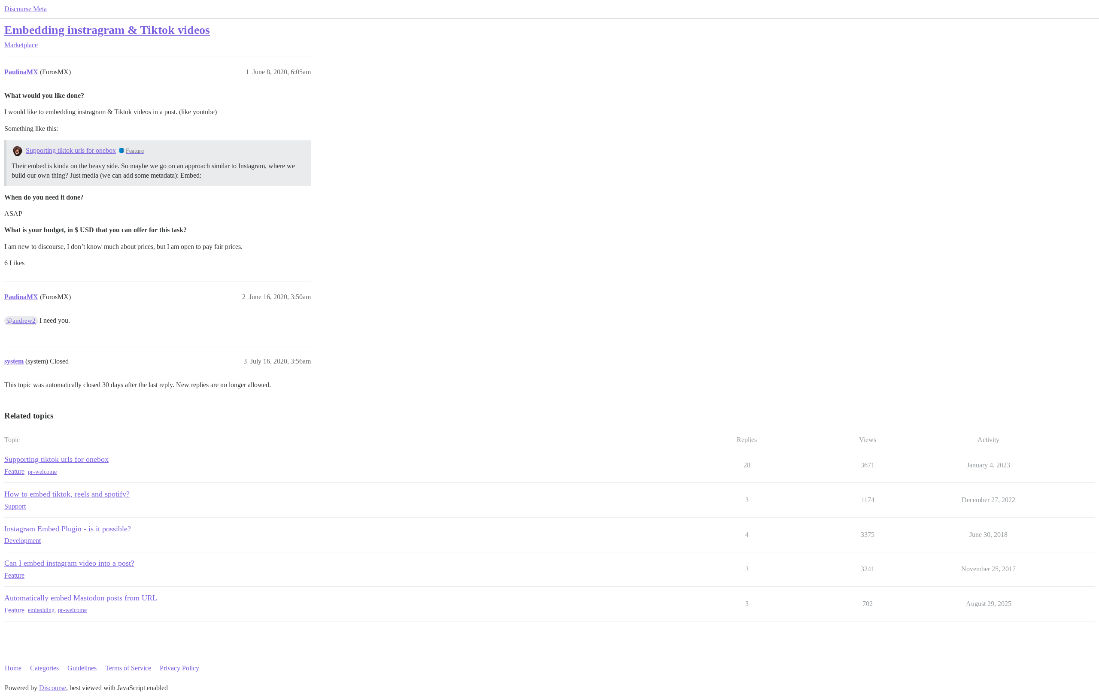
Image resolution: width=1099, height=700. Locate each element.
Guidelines (82, 668)
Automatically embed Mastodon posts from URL (80, 598)
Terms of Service (128, 668)
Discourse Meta (25, 8)
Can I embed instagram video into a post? (69, 563)
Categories (44, 668)
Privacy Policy (179, 668)
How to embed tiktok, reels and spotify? (67, 494)
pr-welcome (42, 472)
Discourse (52, 687)
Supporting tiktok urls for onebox (71, 150)
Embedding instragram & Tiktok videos (107, 29)
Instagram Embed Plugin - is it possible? (67, 528)
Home (13, 668)
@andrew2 (21, 320)
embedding (41, 610)
